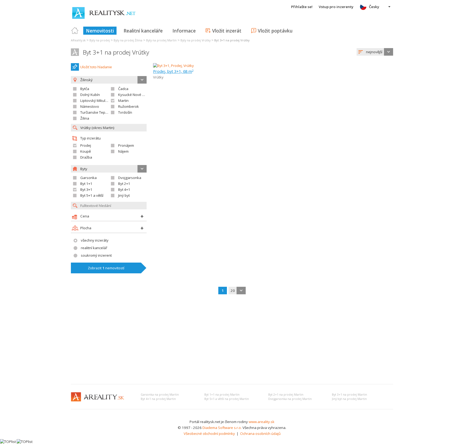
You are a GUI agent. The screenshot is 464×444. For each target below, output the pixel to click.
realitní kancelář (94, 247)
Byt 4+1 (124, 189)
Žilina (84, 118)
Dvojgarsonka (129, 177)
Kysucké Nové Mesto (135, 94)
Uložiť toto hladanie (96, 67)
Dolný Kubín (90, 94)
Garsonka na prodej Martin (160, 394)
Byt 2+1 (124, 183)
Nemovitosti (100, 30)
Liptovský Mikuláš (94, 100)
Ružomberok (128, 106)
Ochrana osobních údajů (260, 433)
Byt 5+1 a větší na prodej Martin (226, 399)
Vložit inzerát (226, 30)
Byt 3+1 (86, 189)
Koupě (85, 151)
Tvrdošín (125, 112)
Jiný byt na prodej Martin (349, 399)
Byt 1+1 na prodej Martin (222, 394)
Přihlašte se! (302, 6)
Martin (123, 100)
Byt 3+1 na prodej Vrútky (116, 52)
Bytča (84, 88)
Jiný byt (124, 195)
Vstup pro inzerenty (336, 6)
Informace (184, 30)
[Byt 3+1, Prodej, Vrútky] (173, 65)
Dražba (86, 157)
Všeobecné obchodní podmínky (209, 433)
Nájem (123, 151)
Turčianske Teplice (95, 112)
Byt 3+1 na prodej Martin (349, 394)
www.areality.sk (261, 421)
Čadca (123, 88)
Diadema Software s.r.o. (222, 427)
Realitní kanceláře (143, 30)
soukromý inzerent (96, 255)
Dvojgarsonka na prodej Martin (290, 399)
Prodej (85, 145)
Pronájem (126, 145)
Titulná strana (75, 31)
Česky (374, 6)
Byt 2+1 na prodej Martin (285, 394)
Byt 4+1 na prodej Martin (158, 399)
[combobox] (375, 52)
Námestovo (89, 106)
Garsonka (88, 177)
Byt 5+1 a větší (91, 195)
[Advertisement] (232, 339)
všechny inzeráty (94, 240)
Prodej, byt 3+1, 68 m (173, 71)
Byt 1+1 (86, 183)
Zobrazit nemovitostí (106, 268)
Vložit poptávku (275, 30)
